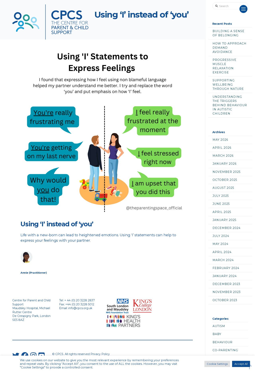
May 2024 (220, 244)
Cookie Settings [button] (217, 363)
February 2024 (226, 268)
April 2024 (222, 252)
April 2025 (222, 212)
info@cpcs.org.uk (80, 308)
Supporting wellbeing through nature (228, 85)
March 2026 (223, 155)
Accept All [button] (241, 363)
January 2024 (225, 276)
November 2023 (227, 292)
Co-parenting (225, 350)
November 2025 (226, 172)
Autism (219, 326)
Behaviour (222, 342)
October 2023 (225, 300)
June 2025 (221, 204)
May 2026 (220, 139)
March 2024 (223, 260)
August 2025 (223, 188)
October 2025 (225, 180)
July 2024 (221, 236)
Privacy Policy (100, 354)
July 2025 (221, 196)
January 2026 (224, 163)
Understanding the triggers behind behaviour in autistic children (230, 105)
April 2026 (222, 147)
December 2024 (226, 228)
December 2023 (226, 284)
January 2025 (224, 220)
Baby (217, 334)
